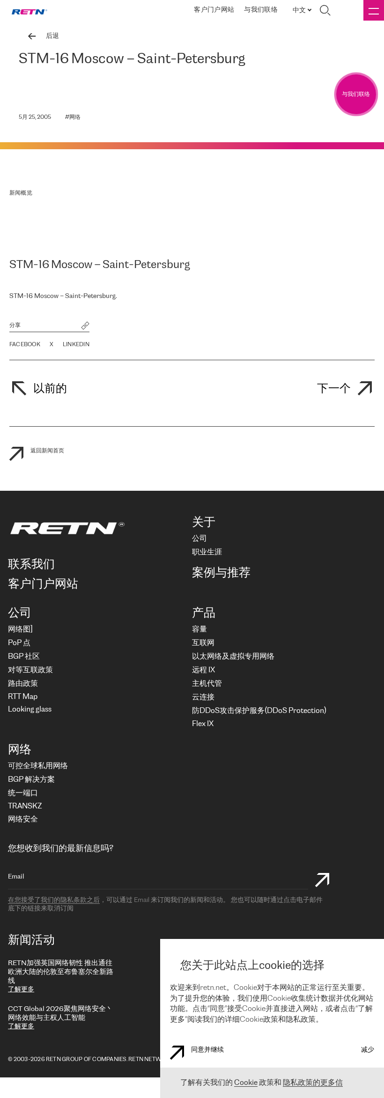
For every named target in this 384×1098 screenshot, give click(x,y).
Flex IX (203, 723)
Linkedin (76, 344)
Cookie (246, 1082)
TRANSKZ (25, 806)
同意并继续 (207, 1050)
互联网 (203, 643)
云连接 (203, 697)
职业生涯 (207, 552)
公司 (199, 538)
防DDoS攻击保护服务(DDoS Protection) (259, 710)
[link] (29, 10)
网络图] (20, 629)
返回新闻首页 (47, 450)
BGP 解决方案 (31, 779)
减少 (367, 1050)
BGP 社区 (24, 656)
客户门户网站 (214, 10)
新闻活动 (31, 940)
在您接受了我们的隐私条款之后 (54, 900)
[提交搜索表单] (322, 881)
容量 (199, 629)
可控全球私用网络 (38, 766)
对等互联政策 (30, 670)
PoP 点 (19, 643)
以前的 (50, 389)
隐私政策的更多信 (313, 1082)
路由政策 (23, 683)
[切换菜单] (373, 10)
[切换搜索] (325, 10)
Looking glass (30, 709)
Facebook (24, 344)
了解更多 (21, 990)
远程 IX (203, 670)
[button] (85, 326)
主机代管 (207, 683)
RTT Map (22, 696)
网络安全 (23, 819)
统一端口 (23, 793)
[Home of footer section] (96, 528)
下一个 (334, 389)
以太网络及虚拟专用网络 (233, 656)
